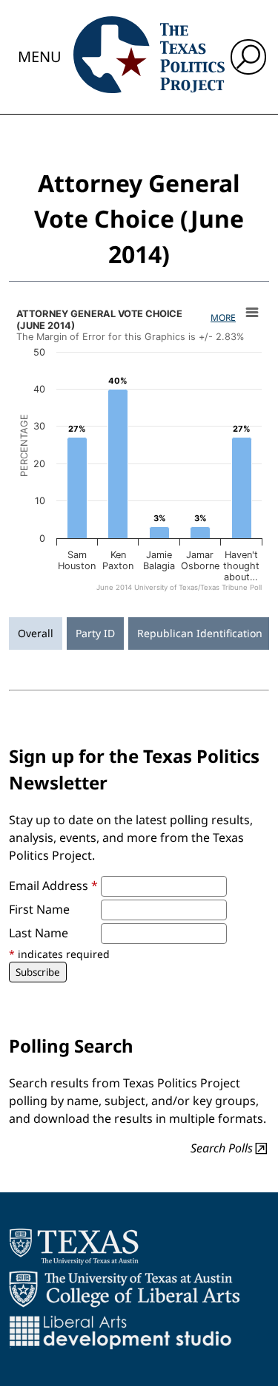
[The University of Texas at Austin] (74, 1246)
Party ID (95, 633)
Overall (35, 633)
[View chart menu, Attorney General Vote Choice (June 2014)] (252, 312)
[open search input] (248, 57)
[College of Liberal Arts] (124, 1289)
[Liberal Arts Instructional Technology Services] (120, 1332)
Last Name (38, 933)
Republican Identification (199, 633)
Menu (40, 57)
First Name (39, 909)
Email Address (53, 885)
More (223, 317)
